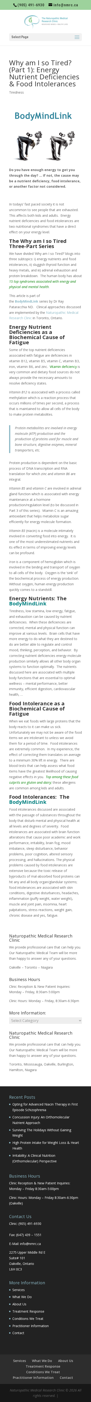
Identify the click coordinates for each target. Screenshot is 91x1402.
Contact (18, 1333)
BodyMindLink (27, 603)
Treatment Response (28, 1311)
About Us (19, 1304)
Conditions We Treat (27, 1318)
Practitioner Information (30, 1326)
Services (18, 1290)
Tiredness (16, 92)
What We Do (22, 1297)
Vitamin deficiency (63, 366)
